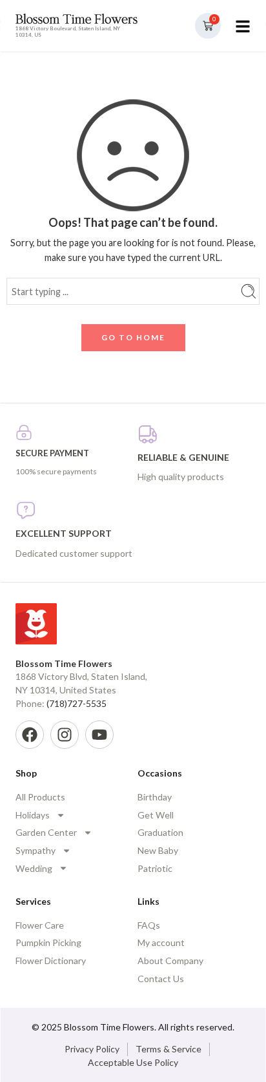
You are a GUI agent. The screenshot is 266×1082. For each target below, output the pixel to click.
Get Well (156, 814)
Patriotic (155, 868)
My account (161, 942)
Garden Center (46, 832)
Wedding (33, 868)
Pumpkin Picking (48, 942)
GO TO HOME (133, 337)
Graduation (160, 832)
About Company (170, 960)
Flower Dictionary (50, 960)
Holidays (32, 814)
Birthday (155, 796)
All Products (40, 796)
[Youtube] (99, 734)
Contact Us (161, 978)
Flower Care (39, 925)
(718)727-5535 (76, 703)
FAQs (149, 925)
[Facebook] (29, 734)
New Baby (158, 850)
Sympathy (35, 850)
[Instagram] (64, 734)
